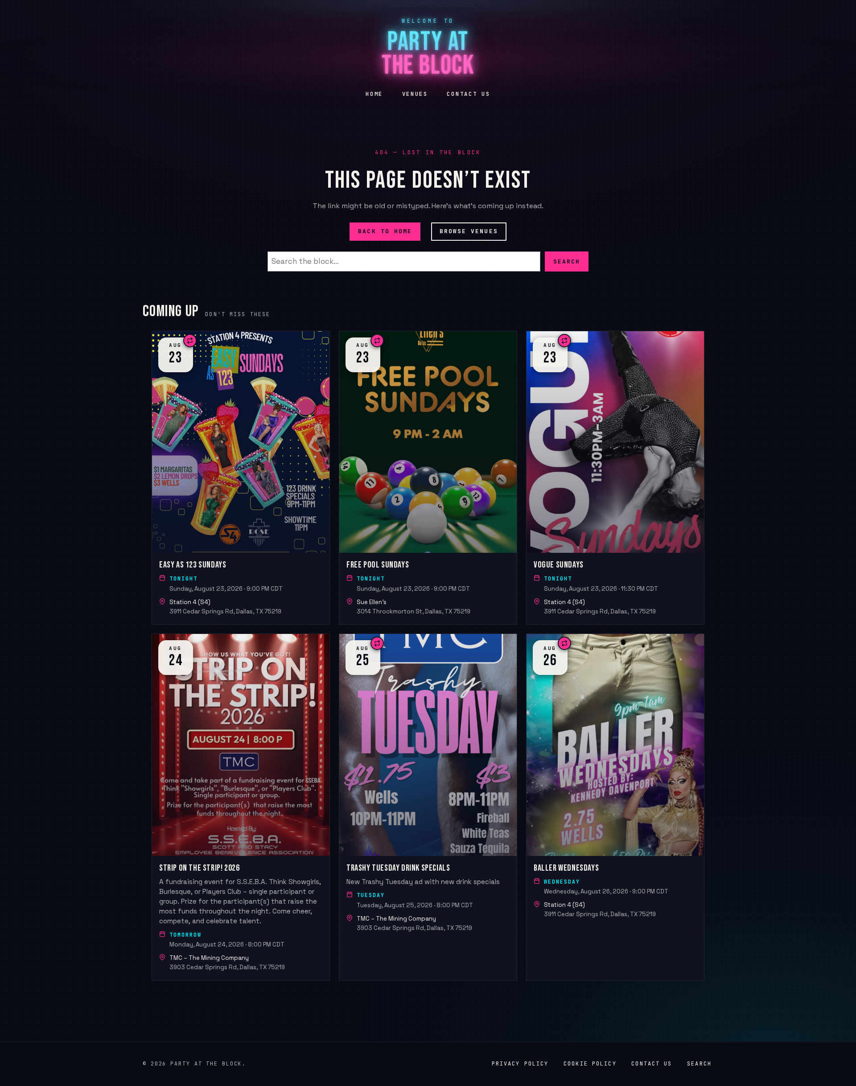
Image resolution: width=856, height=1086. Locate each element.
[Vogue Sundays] (615, 477)
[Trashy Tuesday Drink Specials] (428, 807)
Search (566, 261)
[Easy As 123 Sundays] (240, 477)
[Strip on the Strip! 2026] (240, 807)
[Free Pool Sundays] (428, 477)
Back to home (385, 231)
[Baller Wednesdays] (615, 807)
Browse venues (469, 231)
